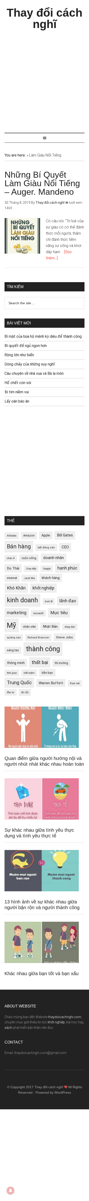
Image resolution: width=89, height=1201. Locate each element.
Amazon (29, 535)
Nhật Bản (50, 626)
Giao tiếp (31, 568)
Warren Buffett (51, 683)
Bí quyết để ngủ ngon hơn (26, 345)
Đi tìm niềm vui (17, 392)
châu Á (11, 558)
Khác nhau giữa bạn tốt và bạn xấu (42, 973)
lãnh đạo (67, 600)
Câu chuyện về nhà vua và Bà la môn (34, 373)
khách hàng (51, 578)
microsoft (38, 613)
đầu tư (10, 692)
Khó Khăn (16, 587)
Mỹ (11, 625)
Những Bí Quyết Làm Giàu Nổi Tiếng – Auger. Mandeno (42, 183)
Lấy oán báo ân (17, 401)
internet (12, 578)
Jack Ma (29, 578)
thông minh (16, 663)
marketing (16, 612)
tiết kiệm (29, 672)
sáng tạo (13, 650)
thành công (43, 649)
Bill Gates (65, 535)
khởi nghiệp (43, 588)
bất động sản (46, 547)
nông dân (70, 626)
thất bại (40, 662)
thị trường (61, 663)
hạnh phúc (67, 568)
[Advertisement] (44, 79)
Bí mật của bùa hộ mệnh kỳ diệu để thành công (43, 336)
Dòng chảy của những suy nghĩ (30, 364)
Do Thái (13, 568)
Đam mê (75, 683)
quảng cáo (14, 637)
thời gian (12, 672)
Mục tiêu (59, 612)
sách (8, 1028)
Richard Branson (38, 637)
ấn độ (24, 692)
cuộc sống (29, 558)
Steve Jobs (64, 637)
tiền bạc (47, 672)
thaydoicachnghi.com (64, 1017)
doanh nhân (53, 557)
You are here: (15, 155)
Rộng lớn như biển (19, 355)
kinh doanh (22, 600)
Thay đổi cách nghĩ (44, 18)
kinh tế (48, 601)
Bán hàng (19, 546)
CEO (65, 547)
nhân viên (29, 626)
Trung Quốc (19, 682)
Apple (46, 535)
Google (47, 568)
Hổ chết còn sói (18, 382)
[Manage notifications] (10, 1190)
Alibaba (11, 535)
